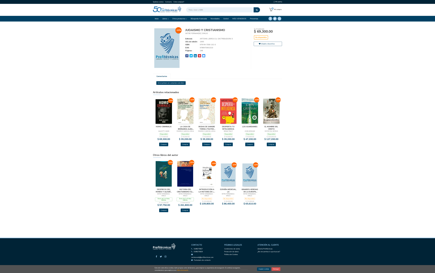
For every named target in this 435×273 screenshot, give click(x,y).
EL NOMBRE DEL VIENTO (271, 128)
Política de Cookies (231, 254)
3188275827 (198, 249)
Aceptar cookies (264, 269)
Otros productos (179, 18)
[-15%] (164, 174)
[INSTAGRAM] (279, 19)
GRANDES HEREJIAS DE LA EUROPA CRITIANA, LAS (250, 190)
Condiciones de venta (232, 249)
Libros (165, 18)
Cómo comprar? (178, 2)
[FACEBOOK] (270, 19)
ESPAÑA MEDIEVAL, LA (228, 190)
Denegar (276, 269)
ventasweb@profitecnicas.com (202, 257)
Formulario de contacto (202, 260)
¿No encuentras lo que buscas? (268, 252)
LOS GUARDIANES (249, 127)
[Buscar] (257, 9)
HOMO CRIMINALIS (164, 127)
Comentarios (161, 76)
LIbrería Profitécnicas (265, 249)
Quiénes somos (158, 2)
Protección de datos (231, 252)
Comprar (164, 144)
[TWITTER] (275, 19)
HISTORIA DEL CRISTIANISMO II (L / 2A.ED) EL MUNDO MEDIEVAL (185, 190)
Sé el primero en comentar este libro (171, 83)
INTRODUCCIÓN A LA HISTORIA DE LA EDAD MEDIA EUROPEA (207, 190)
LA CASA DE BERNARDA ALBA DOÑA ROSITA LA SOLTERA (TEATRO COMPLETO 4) (185, 128)
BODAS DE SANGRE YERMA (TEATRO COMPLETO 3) (207, 128)
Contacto (168, 2)
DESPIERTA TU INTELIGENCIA (228, 128)
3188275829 (198, 252)
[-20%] (185, 111)
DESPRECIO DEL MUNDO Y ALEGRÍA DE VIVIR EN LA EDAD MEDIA (164, 190)
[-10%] (164, 111)
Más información (182, 270)
